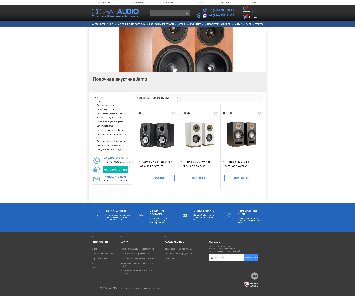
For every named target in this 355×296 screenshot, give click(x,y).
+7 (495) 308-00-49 (221, 10)
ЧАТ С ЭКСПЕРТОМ (115, 169)
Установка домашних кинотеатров (137, 248)
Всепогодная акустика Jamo (110, 145)
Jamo (99, 101)
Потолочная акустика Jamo (110, 130)
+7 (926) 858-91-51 (221, 15)
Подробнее (157, 178)
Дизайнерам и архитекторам (178, 248)
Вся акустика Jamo (106, 105)
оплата (254, 2)
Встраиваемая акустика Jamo (111, 113)
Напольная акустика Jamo (109, 117)
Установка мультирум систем (135, 253)
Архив (94, 267)
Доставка (197, 2)
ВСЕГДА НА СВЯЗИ (115, 211)
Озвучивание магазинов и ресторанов (139, 258)
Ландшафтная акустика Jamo (110, 149)
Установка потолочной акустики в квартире (137, 272)
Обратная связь (104, 2)
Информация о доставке (103, 253)
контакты (168, 2)
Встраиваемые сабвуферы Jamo (112, 141)
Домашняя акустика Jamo (109, 109)
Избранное (248, 10)
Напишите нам (115, 176)
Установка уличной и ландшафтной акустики (138, 264)
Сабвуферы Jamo (105, 126)
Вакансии (169, 258)
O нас (94, 248)
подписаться (251, 257)
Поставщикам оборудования (178, 253)
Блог (94, 263)
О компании (137, 2)
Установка (226, 2)
